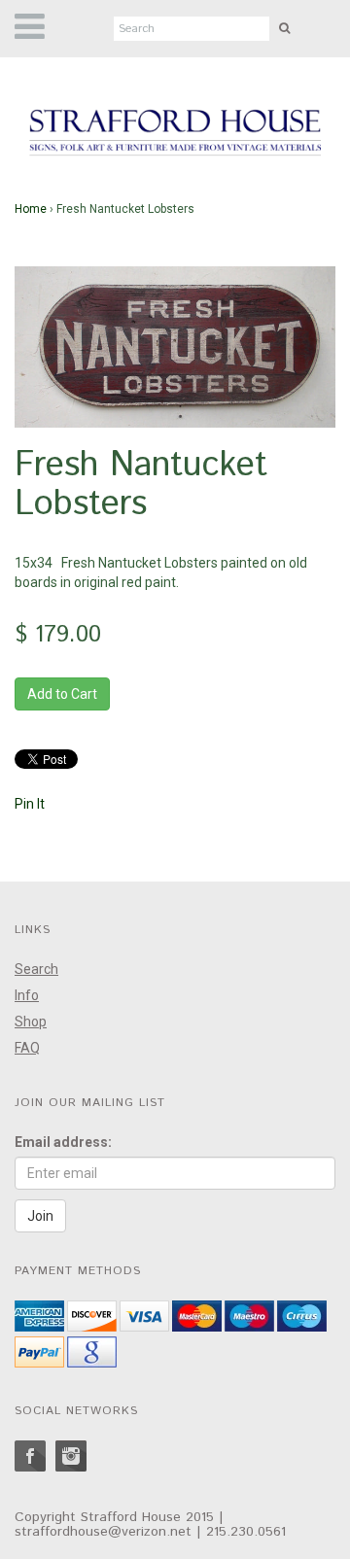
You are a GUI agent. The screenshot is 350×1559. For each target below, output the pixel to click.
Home (31, 209)
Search (36, 969)
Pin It (30, 804)
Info (27, 995)
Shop (31, 1021)
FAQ (27, 1048)
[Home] (175, 133)
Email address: (63, 1142)
